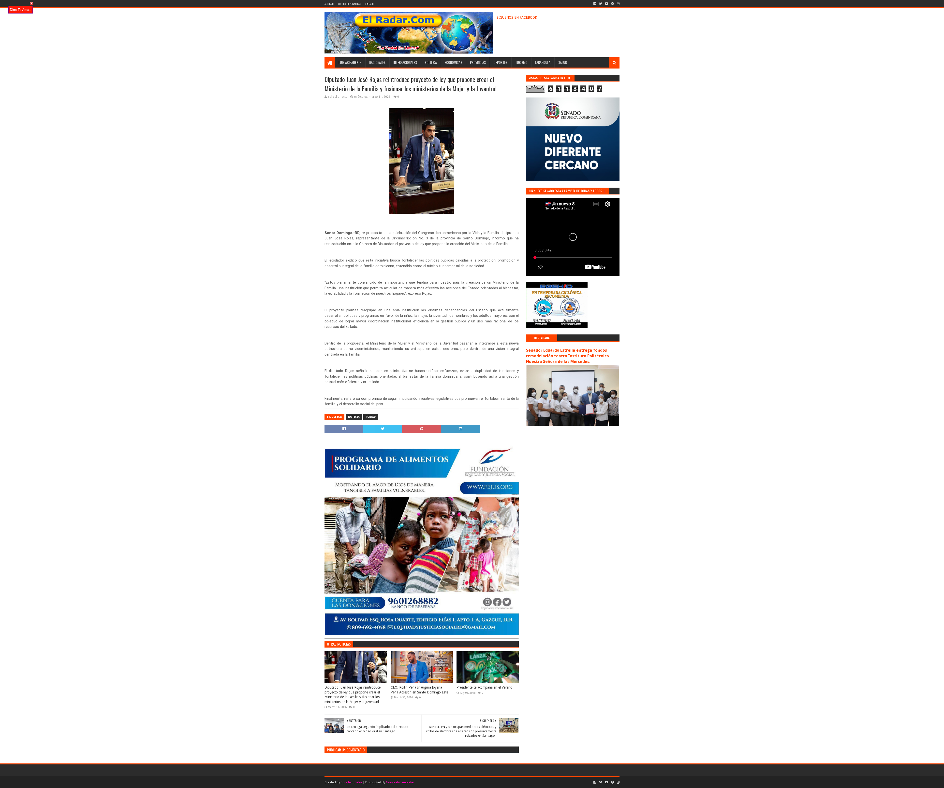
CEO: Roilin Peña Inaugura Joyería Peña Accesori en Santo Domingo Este (419, 689)
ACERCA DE (329, 4)
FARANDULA (542, 62)
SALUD (562, 62)
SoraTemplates (351, 782)
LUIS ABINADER (348, 62)
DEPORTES (500, 62)
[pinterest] (612, 3)
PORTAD (371, 416)
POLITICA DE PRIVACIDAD (349, 4)
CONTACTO (369, 4)
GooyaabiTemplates (400, 782)
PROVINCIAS (478, 62)
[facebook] (594, 3)
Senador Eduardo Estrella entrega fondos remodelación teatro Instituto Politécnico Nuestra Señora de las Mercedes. (567, 356)
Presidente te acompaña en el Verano (484, 687)
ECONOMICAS (453, 62)
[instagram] (618, 3)
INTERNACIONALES (405, 62)
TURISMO (521, 62)
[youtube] (606, 3)
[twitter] (600, 3)
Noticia (354, 416)
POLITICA (431, 62)
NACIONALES (377, 62)
